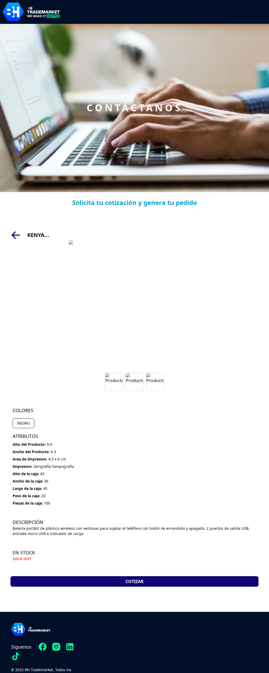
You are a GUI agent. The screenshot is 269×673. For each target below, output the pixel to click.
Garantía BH (209, 656)
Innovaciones (142, 633)
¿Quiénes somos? (137, 644)
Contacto (146, 667)
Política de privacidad (199, 644)
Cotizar (135, 581)
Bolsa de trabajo (204, 633)
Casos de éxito (140, 656)
